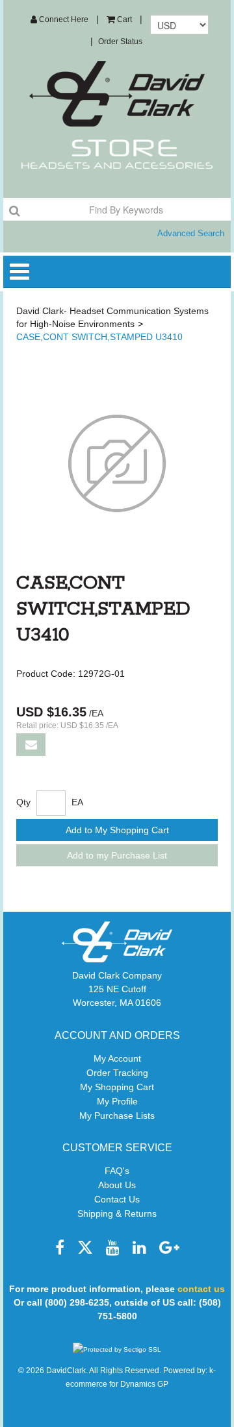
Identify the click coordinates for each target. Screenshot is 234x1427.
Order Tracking (117, 1072)
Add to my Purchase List (117, 855)
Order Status (120, 41)
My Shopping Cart (117, 1087)
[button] (119, 19)
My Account (117, 1058)
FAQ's (117, 1170)
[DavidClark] (117, 94)
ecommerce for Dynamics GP (117, 1384)
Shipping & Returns (117, 1213)
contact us (201, 1289)
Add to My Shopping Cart (117, 830)
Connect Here (62, 19)
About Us (117, 1185)
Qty (23, 802)
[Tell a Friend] (31, 744)
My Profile (117, 1101)
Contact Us (117, 1199)
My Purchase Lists (117, 1115)
